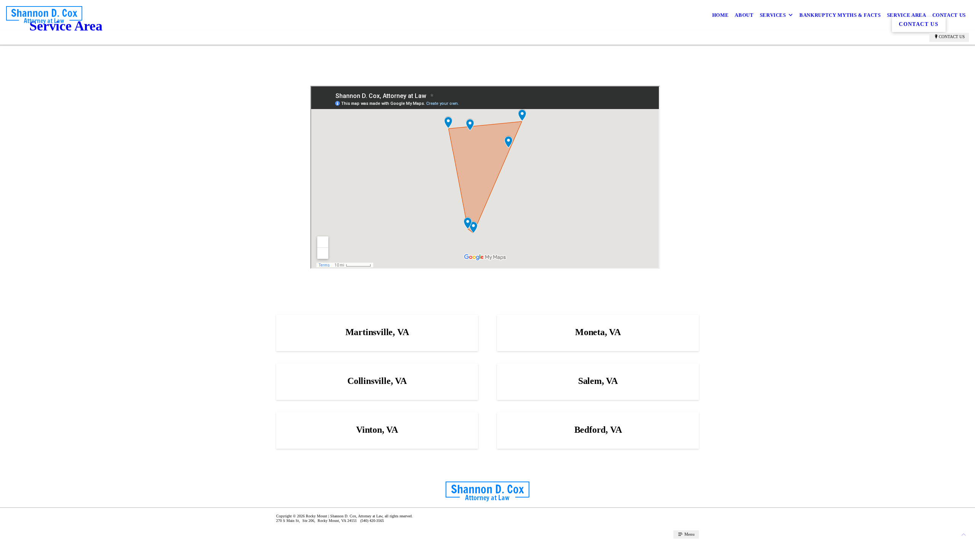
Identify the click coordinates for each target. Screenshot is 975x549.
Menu (689, 534)
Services (773, 15)
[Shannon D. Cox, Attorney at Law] (44, 15)
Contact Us (949, 15)
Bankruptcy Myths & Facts (840, 15)
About (744, 15)
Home (720, 15)
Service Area (906, 15)
